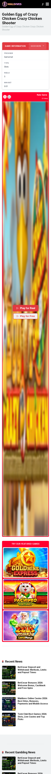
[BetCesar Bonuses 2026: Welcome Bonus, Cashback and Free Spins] (9, 694)
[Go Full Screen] (9, 97)
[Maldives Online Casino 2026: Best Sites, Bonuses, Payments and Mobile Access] (9, 710)
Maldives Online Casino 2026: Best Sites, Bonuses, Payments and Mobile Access (33, 701)
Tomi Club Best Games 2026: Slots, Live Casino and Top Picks (32, 716)
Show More (36, 46)
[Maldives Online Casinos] (12, 4)
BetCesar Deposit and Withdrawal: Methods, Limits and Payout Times (32, 670)
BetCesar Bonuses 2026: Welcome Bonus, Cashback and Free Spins (31, 685)
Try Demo (26, 562)
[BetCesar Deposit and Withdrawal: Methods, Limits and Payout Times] (9, 678)
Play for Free (27, 316)
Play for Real (27, 308)
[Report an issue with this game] (5, 97)
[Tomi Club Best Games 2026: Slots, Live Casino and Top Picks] (9, 725)
